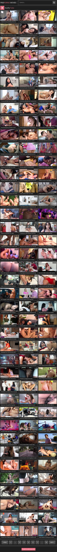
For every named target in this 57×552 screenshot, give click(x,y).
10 (46, 542)
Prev (5, 542)
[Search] (54, 2)
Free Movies (8, 2)
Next (52, 542)
